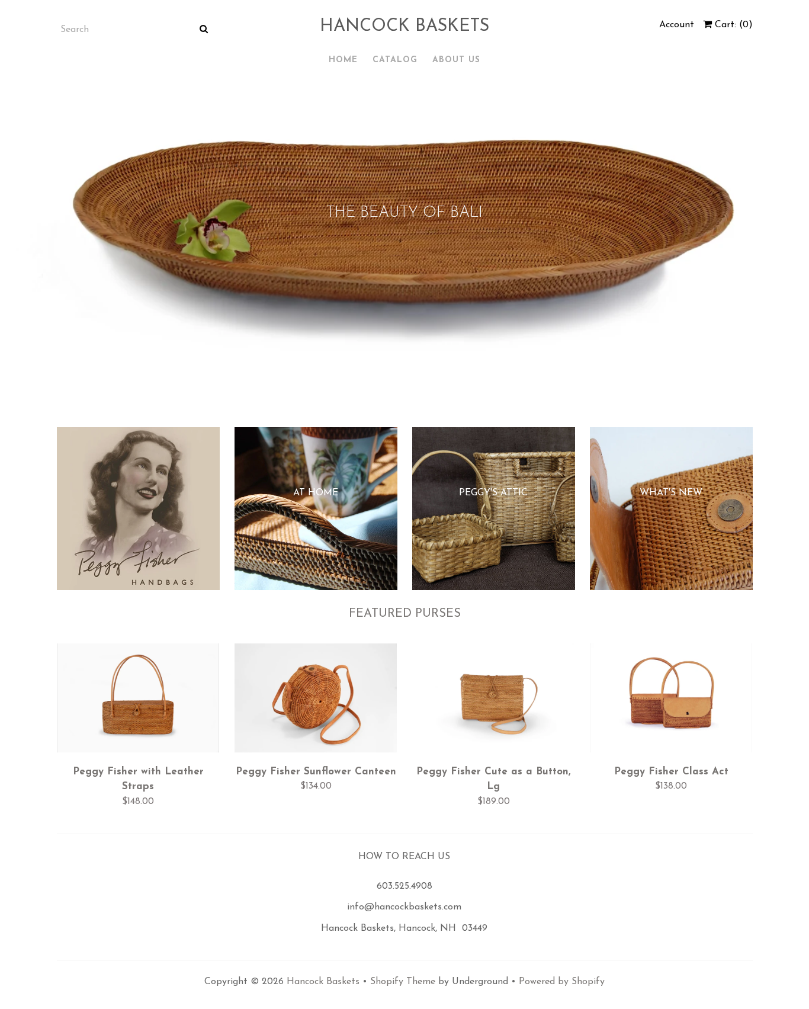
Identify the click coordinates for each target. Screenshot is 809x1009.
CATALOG (395, 60)
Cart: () (732, 25)
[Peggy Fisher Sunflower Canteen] (316, 700)
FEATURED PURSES (405, 614)
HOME (343, 60)
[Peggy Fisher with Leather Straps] (138, 700)
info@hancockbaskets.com (404, 907)
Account (676, 25)
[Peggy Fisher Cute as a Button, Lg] (493, 700)
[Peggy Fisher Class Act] (671, 700)
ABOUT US (456, 60)
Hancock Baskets (404, 26)
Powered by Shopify (562, 981)
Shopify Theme (402, 981)
